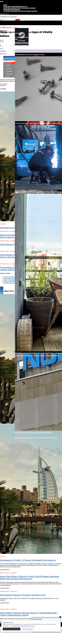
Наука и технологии (18, 33)
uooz (1, 48)
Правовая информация (11, 9)
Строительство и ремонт (20, 45)
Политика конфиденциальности (15, 6)
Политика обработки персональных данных (19, 8)
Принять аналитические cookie (11, 629)
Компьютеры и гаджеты (19, 27)
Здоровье (15, 39)
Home (5, 5)
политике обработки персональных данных (22, 626)
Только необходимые (27, 629)
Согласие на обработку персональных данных (20, 11)
